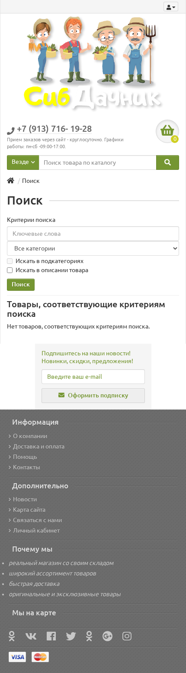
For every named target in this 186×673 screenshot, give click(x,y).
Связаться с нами (37, 520)
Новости (25, 499)
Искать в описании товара (52, 270)
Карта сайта (29, 509)
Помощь (25, 456)
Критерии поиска (31, 219)
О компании (30, 435)
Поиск (31, 180)
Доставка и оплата (38, 446)
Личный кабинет (36, 530)
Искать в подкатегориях (49, 260)
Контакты (26, 467)
